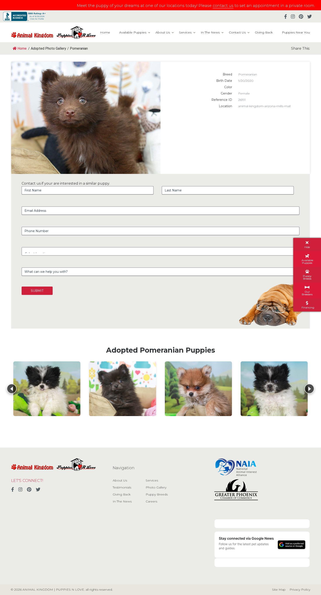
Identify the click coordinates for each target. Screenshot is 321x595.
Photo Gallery (156, 487)
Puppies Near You (296, 32)
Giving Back (264, 32)
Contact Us (237, 32)
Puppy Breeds (157, 494)
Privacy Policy (300, 590)
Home (105, 32)
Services (185, 32)
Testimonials (122, 487)
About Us (162, 32)
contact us (223, 5)
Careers (151, 501)
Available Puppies (132, 32)
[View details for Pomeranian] (46, 388)
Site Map (279, 590)
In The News (210, 32)
